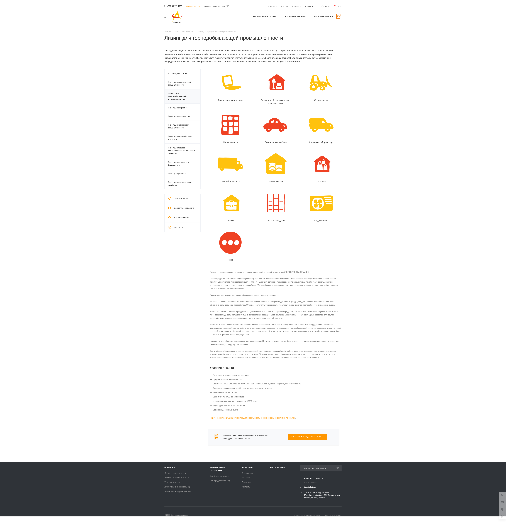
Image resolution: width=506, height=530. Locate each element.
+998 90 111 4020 (174, 6)
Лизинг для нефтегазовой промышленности (179, 83)
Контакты (246, 487)
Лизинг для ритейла (177, 173)
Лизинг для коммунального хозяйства (180, 183)
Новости (246, 478)
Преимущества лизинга (175, 473)
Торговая (321, 181)
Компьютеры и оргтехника (230, 100)
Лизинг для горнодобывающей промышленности (177, 96)
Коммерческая (276, 181)
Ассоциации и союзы (177, 73)
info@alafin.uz (310, 487)
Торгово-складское (275, 221)
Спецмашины (321, 100)
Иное (230, 260)
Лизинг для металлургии (179, 116)
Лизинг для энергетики (178, 108)
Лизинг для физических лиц (177, 487)
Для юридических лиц (220, 480)
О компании (247, 473)
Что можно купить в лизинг (176, 478)
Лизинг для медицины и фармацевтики (178, 163)
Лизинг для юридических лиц (177, 491)
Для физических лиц (219, 476)
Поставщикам (277, 467)
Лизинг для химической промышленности (178, 126)
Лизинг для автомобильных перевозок (180, 137)
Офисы (230, 221)
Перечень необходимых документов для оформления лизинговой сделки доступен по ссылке (252, 418)
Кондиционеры (321, 221)
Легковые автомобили (276, 142)
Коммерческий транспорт (321, 142)
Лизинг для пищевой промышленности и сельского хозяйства (181, 151)
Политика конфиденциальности (306, 515)
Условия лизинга (172, 482)
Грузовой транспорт (230, 181)
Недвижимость (230, 142)
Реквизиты (247, 482)
